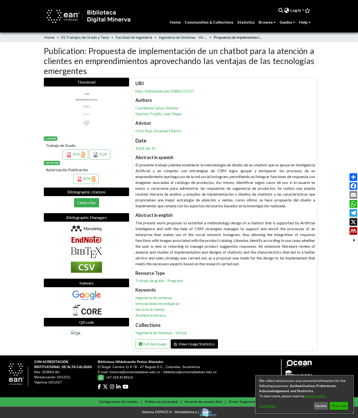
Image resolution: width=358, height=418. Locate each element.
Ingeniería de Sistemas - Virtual (183, 37)
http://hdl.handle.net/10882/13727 (164, 91)
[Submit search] (281, 10)
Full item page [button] (154, 344)
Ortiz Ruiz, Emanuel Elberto (158, 130)
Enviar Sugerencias (244, 402)
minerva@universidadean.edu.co (134, 372)
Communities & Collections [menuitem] (209, 22)
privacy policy (316, 396)
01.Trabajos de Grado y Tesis (85, 37)
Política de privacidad (161, 402)
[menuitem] (287, 10)
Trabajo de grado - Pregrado (159, 280)
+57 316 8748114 (119, 377)
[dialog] (304, 394)
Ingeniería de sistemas (153, 297)
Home (49, 37)
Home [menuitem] (175, 22)
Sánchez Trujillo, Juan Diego (158, 113)
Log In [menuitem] (295, 10)
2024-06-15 (145, 148)
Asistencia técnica (150, 315)
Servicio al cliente (149, 309)
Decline (321, 406)
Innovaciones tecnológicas (157, 303)
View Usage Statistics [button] (196, 344)
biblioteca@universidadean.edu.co (190, 372)
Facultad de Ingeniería (133, 37)
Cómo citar (86, 202)
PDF (76, 154)
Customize (267, 406)
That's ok (339, 406)
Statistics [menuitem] (246, 22)
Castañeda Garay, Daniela (156, 107)
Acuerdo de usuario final (203, 402)
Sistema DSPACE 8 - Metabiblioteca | (171, 412)
